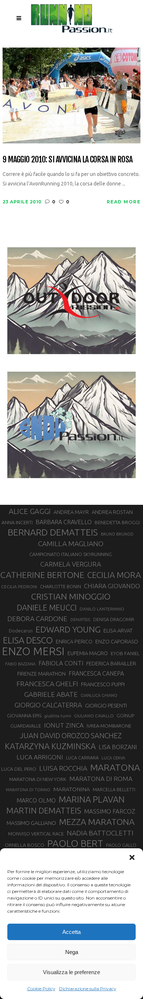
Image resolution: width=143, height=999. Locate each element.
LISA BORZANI (118, 747)
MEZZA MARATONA (97, 821)
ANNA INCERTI (17, 522)
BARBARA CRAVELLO (64, 522)
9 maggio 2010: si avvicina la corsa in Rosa (67, 159)
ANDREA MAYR (71, 512)
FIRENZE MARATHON (41, 674)
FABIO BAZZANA (20, 664)
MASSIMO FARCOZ (109, 811)
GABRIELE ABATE (51, 694)
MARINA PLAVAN (92, 799)
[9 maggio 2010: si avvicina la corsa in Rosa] (72, 94)
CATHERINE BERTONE (42, 574)
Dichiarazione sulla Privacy (87, 988)
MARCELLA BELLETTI (114, 789)
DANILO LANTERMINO (102, 608)
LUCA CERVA (113, 758)
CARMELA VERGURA (70, 564)
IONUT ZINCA (64, 725)
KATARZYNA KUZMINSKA (50, 746)
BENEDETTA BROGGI (117, 522)
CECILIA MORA (114, 574)
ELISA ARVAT (118, 630)
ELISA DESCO (28, 640)
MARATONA (115, 767)
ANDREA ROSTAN (112, 512)
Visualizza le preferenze (71, 972)
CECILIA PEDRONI (19, 586)
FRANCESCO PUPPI (103, 684)
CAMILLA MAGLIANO (70, 544)
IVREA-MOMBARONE (109, 725)
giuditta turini (57, 716)
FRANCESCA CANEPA (96, 673)
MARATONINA (71, 789)
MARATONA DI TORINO (28, 790)
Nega (71, 952)
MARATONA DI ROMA (100, 778)
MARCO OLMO (36, 800)
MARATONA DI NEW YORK (37, 779)
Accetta (71, 932)
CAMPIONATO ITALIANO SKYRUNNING (70, 554)
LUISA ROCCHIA (63, 768)
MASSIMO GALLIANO (31, 823)
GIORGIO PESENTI (106, 705)
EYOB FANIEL (125, 653)
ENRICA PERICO (74, 642)
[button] (132, 857)
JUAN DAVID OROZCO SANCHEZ (71, 736)
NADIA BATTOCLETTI (100, 833)
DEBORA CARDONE (37, 619)
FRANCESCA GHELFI (47, 684)
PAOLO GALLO (121, 845)
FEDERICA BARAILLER (111, 663)
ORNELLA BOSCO (24, 845)
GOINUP (125, 715)
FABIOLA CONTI (60, 663)
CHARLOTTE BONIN (60, 586)
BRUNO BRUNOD (117, 534)
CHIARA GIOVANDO (112, 585)
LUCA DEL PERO (18, 769)
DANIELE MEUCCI (47, 607)
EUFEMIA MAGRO (87, 653)
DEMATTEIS (80, 619)
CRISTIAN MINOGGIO (70, 596)
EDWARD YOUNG (68, 629)
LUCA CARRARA (82, 757)
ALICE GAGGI (30, 511)
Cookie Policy (41, 988)
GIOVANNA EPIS (24, 715)
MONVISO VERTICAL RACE (36, 833)
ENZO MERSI (33, 651)
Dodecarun (21, 630)
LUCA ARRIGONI (39, 757)
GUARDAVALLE (25, 725)
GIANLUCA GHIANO (99, 695)
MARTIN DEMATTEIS (43, 810)
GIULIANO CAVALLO (94, 715)
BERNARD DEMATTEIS (53, 532)
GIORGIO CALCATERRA (48, 705)
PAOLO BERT (75, 843)
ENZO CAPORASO (116, 641)
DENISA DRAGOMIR (113, 619)
